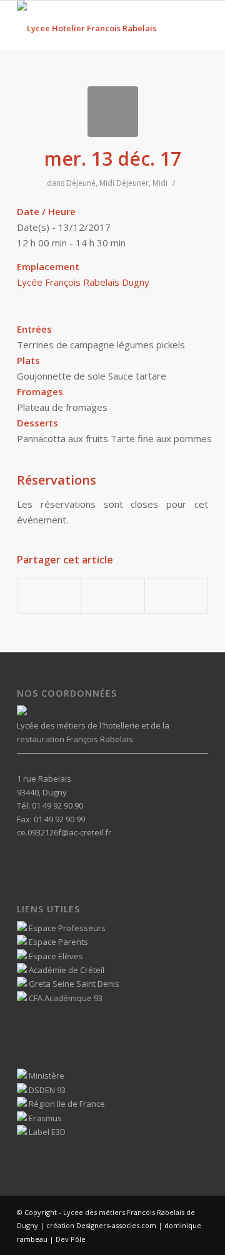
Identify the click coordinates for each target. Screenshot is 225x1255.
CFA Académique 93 (64, 998)
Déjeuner (132, 183)
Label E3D (46, 1131)
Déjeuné (81, 183)
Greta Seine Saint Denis (73, 983)
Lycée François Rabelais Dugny (83, 282)
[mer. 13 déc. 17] (113, 111)
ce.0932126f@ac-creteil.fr (64, 832)
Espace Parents (57, 941)
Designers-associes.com (116, 1225)
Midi (106, 183)
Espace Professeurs (66, 928)
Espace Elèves (55, 956)
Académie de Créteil (65, 969)
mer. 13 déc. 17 (112, 158)
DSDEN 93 (46, 1090)
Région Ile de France (66, 1103)
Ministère (45, 1075)
